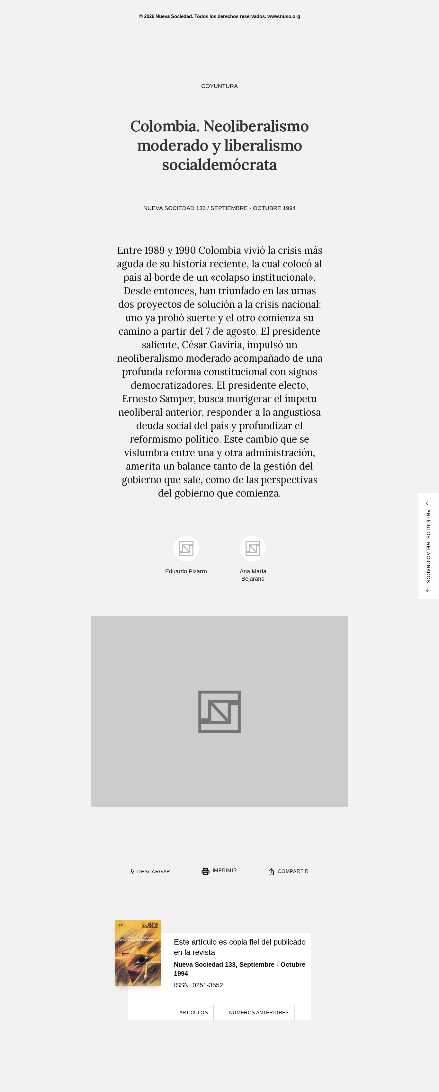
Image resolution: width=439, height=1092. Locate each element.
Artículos (193, 1012)
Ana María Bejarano (253, 575)
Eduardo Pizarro (186, 571)
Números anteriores (259, 1012)
